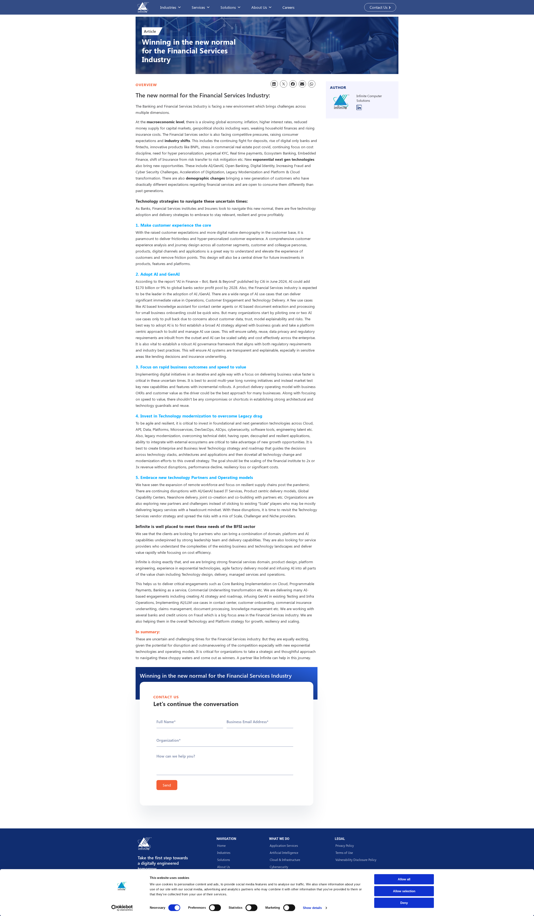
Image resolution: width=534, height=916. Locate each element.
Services (198, 7)
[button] (274, 84)
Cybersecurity (279, 867)
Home (221, 845)
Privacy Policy (344, 845)
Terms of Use (344, 853)
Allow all (404, 879)
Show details (312, 908)
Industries (168, 7)
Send (167, 785)
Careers (288, 7)
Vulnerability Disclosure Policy (355, 860)
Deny (404, 903)
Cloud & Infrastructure (285, 860)
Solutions (223, 860)
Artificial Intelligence (284, 853)
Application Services (284, 845)
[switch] (215, 907)
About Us (259, 7)
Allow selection (404, 891)
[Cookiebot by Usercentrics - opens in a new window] (122, 908)
